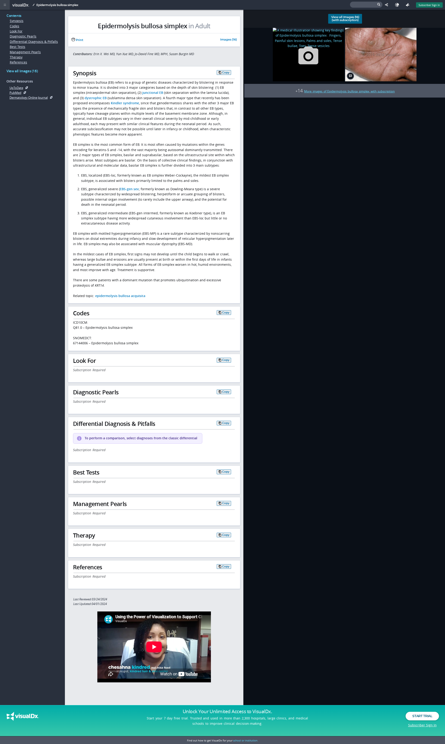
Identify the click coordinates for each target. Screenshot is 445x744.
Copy (225, 72)
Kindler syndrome (125, 103)
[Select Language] (398, 5)
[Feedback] (408, 5)
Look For (16, 31)
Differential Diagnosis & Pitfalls (34, 41)
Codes (14, 26)
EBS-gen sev (129, 189)
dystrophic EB (96, 98)
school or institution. (245, 740)
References (18, 62)
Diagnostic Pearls (23, 36)
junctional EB (152, 92)
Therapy (16, 57)
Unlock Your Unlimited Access (227, 711)
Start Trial (422, 716)
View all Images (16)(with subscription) (345, 18)
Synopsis (16, 21)
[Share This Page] (387, 5)
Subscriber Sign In (429, 5)
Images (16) (228, 39)
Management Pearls (25, 52)
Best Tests (17, 46)
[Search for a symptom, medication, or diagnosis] (366, 5)
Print (79, 40)
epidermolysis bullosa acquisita (120, 296)
